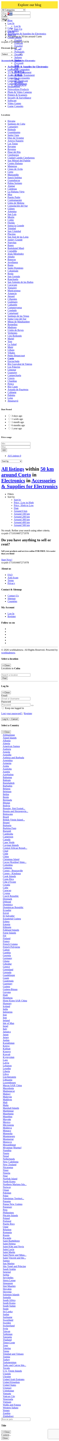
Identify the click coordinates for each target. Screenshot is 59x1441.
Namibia (7, 1150)
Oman (6, 1190)
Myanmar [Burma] (12, 1147)
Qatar (5, 1226)
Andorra (7, 749)
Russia (6, 1235)
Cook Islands (9, 876)
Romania (7, 1232)
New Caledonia (10, 1161)
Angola (6, 752)
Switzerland (9, 1325)
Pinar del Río (14, 152)
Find (4, 678)
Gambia (7, 952)
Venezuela (8, 1399)
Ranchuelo (13, 279)
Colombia (8, 865)
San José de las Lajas (18, 237)
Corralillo (12, 251)
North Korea (9, 1181)
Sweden (7, 1323)
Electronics (13, 480)
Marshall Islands (11, 1108)
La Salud (12, 344)
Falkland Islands (11, 930)
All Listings (14, 455)
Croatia (6, 884)
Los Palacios (14, 367)
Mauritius (7, 1116)
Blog (10, 20)
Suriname (7, 1317)
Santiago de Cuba (16, 123)
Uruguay (7, 1388)
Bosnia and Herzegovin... (15, 811)
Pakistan (7, 1192)
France (6, 941)
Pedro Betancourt (16, 355)
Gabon (6, 949)
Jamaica (7, 1031)
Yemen (6, 1410)
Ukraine (7, 1376)
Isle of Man (8, 1023)
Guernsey (7, 983)
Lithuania (7, 1079)
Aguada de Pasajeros (18, 389)
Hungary (7, 1003)
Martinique (8, 1111)
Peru (5, 1209)
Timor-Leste (9, 1342)
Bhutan (6, 802)
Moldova (7, 1127)
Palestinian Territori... (13, 1198)
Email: (4, 695)
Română (18, 82)
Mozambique (9, 1144)
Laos (5, 1060)
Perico (11, 384)
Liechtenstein (9, 1077)
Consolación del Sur (18, 205)
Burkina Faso (9, 828)
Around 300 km (22, 519)
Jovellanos (13, 262)
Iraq (5, 1017)
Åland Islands (10, 737)
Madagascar (9, 1091)
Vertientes (12, 333)
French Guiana (10, 944)
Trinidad (12, 228)
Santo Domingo (15, 268)
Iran (5, 1014)
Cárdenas (12, 188)
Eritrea (6, 921)
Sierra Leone (9, 1280)
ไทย (16, 78)
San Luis (12, 214)
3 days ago (16, 416)
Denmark (7, 899)
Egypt (6, 913)
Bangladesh (8, 783)
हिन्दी (16, 66)
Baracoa (12, 259)
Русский (18, 63)
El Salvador (8, 916)
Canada (6, 839)
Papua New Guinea (12, 1204)
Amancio (12, 293)
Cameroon (8, 836)
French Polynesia (11, 947)
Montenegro (9, 1136)
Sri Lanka (8, 1311)
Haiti (5, 995)
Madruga (12, 327)
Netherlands (9, 1159)
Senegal (7, 1272)
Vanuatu (7, 1393)
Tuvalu (6, 1368)
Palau (5, 1195)
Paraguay (7, 1207)
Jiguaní (11, 296)
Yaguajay (12, 287)
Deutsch (18, 54)
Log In (17, 26)
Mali (5, 1102)
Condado (12, 310)
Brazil (6, 817)
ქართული (20, 85)
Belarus (6, 788)
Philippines (8, 1212)
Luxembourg (9, 1082)
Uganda (7, 1373)
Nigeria (6, 1173)
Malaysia (7, 1096)
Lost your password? (12, 713)
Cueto (11, 358)
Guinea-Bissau (10, 989)
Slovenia (7, 1291)
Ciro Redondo (15, 335)
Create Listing (15, 37)
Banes (11, 245)
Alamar (11, 186)
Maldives (7, 1099)
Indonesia (7, 1012)
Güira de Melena (16, 203)
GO (4, 450)
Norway (7, 1187)
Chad (5, 850)
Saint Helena (9, 1243)
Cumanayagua (15, 307)
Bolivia (6, 805)
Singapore (8, 1283)
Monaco (7, 1130)
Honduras (8, 997)
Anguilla (7, 754)
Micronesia (8, 1125)
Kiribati (6, 1048)
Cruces (11, 378)
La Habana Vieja (16, 191)
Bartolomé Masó (16, 248)
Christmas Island (11, 859)
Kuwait (6, 1054)
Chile (5, 853)
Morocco (7, 1142)
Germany (7, 958)
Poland (6, 1218)
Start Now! (6, 559)
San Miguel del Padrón (19, 160)
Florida (11, 222)
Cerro (10, 172)
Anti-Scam (13, 577)
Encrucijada (13, 361)
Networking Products (18, 89)
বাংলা (16, 68)
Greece (6, 966)
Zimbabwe (8, 1416)
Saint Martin (9, 1252)
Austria (6, 771)
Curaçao (7, 890)
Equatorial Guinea (12, 918)
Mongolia (7, 1133)
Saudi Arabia (9, 1269)
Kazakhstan (8, 1043)
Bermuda (7, 800)
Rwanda (7, 1238)
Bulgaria (7, 825)
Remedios (12, 324)
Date (16, 508)
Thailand (7, 1339)
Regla (10, 273)
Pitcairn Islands (10, 1215)
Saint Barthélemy (11, 1241)
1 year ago (16, 428)
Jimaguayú (13, 400)
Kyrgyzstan (8, 1057)
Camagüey (13, 126)
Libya (6, 1074)
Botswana (8, 814)
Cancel (14, 719)
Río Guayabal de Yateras (20, 364)
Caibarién (12, 304)
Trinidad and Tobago (13, 1354)
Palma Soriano (15, 183)
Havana (11, 121)
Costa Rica (8, 879)
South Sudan (9, 1306)
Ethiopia (7, 927)
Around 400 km (22, 522)
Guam (6, 978)
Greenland (8, 969)
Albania (7, 740)
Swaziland (8, 1320)
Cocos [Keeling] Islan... (14, 862)
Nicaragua (8, 1167)
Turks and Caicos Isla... (14, 1365)
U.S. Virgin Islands (12, 1371)
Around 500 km (22, 525)
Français (18, 43)
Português (19, 51)
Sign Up (18, 29)
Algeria (6, 743)
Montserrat (8, 1139)
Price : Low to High (24, 502)
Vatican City (9, 1396)
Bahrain (7, 780)
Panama (7, 1201)
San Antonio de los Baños (20, 282)
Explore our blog (29, 5)
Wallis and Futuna (12, 1404)
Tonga (6, 1351)
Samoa (6, 1260)
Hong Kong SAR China (15, 1000)
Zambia (6, 1413)
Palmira (11, 395)
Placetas (12, 234)
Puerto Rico (9, 1224)
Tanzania (7, 1337)
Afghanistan (9, 735)
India (5, 1009)
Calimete (12, 392)
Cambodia (8, 834)
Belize (6, 794)
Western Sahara (10, 1407)
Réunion (7, 1229)
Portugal (7, 1221)
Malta (5, 1105)
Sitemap (12, 598)
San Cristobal (14, 231)
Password (6, 701)
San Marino (8, 1263)
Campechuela (14, 375)
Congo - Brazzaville (13, 870)
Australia (7, 769)
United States (9, 1385)
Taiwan (6, 1331)
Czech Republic (11, 896)
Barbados (7, 785)
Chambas (12, 381)
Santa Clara (13, 135)
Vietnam (7, 1402)
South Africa (9, 1300)
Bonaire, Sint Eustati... (14, 808)
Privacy (11, 583)
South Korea (9, 1303)
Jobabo (11, 256)
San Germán (14, 276)
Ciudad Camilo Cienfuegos (21, 157)
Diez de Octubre (16, 138)
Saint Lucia (8, 1249)
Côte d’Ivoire (9, 882)
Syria (5, 1328)
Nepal (6, 1156)
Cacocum (12, 285)
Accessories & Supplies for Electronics (29, 483)
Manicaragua (14, 290)
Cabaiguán (13, 270)
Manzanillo (13, 174)
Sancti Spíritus (15, 177)
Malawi (6, 1094)
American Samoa (11, 746)
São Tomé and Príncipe (14, 1266)
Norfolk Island (10, 1178)
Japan (5, 1034)
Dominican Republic (13, 907)
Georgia (7, 955)
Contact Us (13, 595)
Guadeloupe (9, 975)
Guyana (7, 992)
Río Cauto (13, 386)
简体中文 (19, 71)
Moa (10, 194)
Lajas (10, 398)
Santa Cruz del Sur (17, 319)
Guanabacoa (14, 180)
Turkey (6, 1359)
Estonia (6, 924)
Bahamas (7, 777)
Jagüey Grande (15, 239)
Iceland (6, 1006)
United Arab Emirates (13, 1379)
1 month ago (17, 422)
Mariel (11, 338)
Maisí (10, 347)
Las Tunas (13, 143)
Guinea (6, 986)
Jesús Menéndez (16, 253)
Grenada (7, 972)
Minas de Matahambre (19, 321)
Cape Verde (8, 842)
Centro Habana (15, 163)
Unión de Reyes (16, 330)
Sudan (6, 1314)
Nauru (6, 1153)
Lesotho (7, 1068)
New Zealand (9, 1164)
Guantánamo (14, 132)
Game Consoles (15, 106)
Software (12, 100)
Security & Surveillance (19, 97)
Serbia (6, 1274)
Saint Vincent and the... (14, 1257)
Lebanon (7, 1065)
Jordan (6, 1040)
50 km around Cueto (27, 472)
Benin (6, 797)
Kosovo (7, 1051)
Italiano (18, 57)
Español (18, 46)
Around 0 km (20, 511)
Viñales (11, 352)
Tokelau (7, 1348)
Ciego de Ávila (15, 169)
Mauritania (8, 1113)
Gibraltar (7, 964)
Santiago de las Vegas (18, 316)
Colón (11, 220)
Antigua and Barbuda (13, 757)
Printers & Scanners (17, 95)
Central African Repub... (15, 848)
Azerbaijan (8, 774)
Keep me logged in (14, 708)
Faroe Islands (9, 932)
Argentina (8, 760)
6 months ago (18, 425)
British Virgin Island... (14, 819)
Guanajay (12, 372)
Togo (5, 1345)
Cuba (5, 887)
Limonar (12, 369)
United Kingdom (11, 1382)
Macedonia (8, 1088)
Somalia (7, 1297)
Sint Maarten (9, 1286)
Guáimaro (12, 302)
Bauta (10, 265)
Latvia (6, 1062)
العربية (17, 49)
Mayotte (7, 1119)
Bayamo (12, 146)
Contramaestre (15, 200)
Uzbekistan (8, 1390)
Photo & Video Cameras (20, 92)
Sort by (17, 499)
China (6, 856)
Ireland (6, 1020)
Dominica (8, 904)
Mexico (6, 1122)
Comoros (7, 867)
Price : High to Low (24, 505)
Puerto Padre (14, 197)
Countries (12, 601)
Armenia (7, 763)
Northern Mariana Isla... (15, 1184)
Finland (6, 938)
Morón (11, 217)
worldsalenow (8, 652)
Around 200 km (22, 516)
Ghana (6, 961)
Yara (10, 341)
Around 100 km (22, 514)
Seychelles (8, 1277)
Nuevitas (12, 242)
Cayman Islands (11, 845)
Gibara (11, 350)
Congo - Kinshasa (12, 873)
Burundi (7, 831)
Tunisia (6, 1356)
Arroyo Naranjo (15, 140)
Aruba (6, 766)
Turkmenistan (9, 1362)
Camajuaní (13, 313)
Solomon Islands (11, 1294)
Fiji (4, 935)
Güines (11, 208)
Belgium (7, 791)
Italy (5, 1029)
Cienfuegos (13, 155)
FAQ (10, 574)
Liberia (6, 1071)
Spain (5, 1308)
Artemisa (12, 211)
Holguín (12, 129)
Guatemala (8, 981)
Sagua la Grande (16, 225)
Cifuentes (12, 299)
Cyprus (6, 893)
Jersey (6, 1037)
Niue (5, 1176)
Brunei (6, 822)
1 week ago (17, 419)
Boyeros (12, 149)
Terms (11, 580)
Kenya (6, 1046)
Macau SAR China (12, 1085)
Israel (5, 1026)
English (18, 40)
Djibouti (7, 901)
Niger (5, 1170)
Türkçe (18, 60)
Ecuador (7, 910)
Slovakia (7, 1289)
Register (12, 616)
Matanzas (12, 166)
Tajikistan (7, 1334)
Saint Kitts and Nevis (13, 1246)
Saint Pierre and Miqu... (14, 1255)
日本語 (18, 75)
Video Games (14, 103)
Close (5, 1438)
